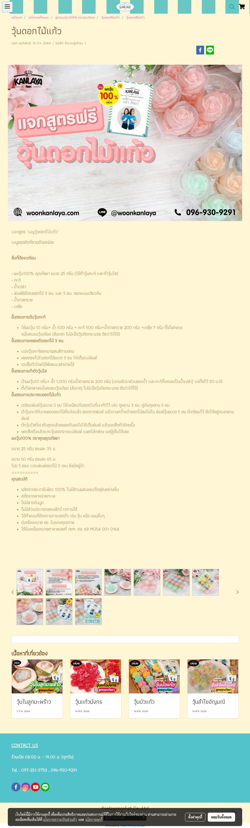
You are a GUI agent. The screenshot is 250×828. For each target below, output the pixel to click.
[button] (230, 7)
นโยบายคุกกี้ (94, 819)
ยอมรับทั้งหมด (221, 817)
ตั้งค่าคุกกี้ (195, 817)
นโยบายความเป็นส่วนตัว (60, 819)
